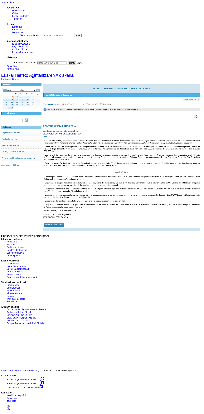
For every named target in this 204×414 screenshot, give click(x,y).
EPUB (92, 104)
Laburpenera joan (190, 99)
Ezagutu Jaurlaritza (16, 266)
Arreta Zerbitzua (14, 271)
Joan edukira (7, 2)
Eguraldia (11, 296)
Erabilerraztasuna (21, 44)
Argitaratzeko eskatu (11, 133)
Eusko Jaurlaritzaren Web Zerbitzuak (19, 370)
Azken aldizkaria (6, 165)
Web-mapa (17, 32)
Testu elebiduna (109, 104)
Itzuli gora (11, 401)
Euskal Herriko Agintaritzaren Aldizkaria (37, 75)
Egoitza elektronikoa (11, 79)
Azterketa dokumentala (53, 225)
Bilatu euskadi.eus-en (30, 35)
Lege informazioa (15, 253)
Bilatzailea (17, 29)
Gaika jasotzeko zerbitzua (13, 151)
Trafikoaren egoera (16, 299)
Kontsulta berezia (9, 139)
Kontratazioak (13, 290)
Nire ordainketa (14, 293)
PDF (73, 104)
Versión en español (16, 395)
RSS (17, 165)
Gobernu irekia (14, 274)
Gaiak (15, 13)
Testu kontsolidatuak (11, 145)
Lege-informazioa (20, 46)
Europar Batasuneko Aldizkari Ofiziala (25, 323)
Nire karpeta (13, 69)
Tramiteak (17, 19)
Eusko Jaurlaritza (20, 16)
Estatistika (12, 301)
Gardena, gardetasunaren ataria (22, 277)
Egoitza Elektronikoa (22, 52)
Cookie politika (19, 49)
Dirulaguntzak (13, 288)
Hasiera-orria (18, 10)
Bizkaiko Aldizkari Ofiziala (19, 315)
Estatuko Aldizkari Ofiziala (19, 320)
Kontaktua (17, 27)
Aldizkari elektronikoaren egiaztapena (18, 158)
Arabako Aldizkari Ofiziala (19, 312)
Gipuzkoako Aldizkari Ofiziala (21, 318)
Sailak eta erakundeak (18, 269)
